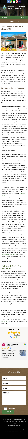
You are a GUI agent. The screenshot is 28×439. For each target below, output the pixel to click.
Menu (6, 17)
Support (21, 431)
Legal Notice (15, 429)
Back (24, 17)
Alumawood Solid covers (9, 254)
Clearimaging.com (13, 431)
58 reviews (17, 335)
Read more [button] (5, 357)
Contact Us (4, 321)
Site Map (21, 429)
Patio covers (4, 53)
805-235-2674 (14, 21)
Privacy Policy (7, 429)
